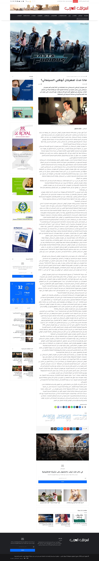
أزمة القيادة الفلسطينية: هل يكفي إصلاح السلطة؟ (28, 374)
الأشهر (28, 308)
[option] (62, 447)
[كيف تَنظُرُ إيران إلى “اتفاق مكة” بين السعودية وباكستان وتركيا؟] (17, 368)
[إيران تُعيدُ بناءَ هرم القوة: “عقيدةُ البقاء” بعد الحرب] (17, 355)
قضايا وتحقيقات (62, 15)
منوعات (34, 15)
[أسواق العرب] (76, 8)
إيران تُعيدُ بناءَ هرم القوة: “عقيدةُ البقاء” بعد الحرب (17, 360)
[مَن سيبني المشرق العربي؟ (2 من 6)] (29, 315)
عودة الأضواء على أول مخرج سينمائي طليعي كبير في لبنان (48, 417)
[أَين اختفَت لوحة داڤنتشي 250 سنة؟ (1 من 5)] (29, 327)
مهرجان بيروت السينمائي (80, 415)
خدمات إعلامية (27, 15)
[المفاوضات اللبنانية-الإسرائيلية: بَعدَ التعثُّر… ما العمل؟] (29, 333)
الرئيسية (86, 15)
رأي (70, 15)
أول (81, 76)
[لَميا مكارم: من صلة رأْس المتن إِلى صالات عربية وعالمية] (62, 518)
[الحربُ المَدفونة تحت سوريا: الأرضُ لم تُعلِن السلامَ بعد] (28, 355)
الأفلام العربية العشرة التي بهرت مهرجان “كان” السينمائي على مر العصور (64, 417)
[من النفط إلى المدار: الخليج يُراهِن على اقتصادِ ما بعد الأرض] (45, 518)
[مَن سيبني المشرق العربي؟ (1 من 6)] (29, 339)
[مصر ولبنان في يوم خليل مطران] (79, 518)
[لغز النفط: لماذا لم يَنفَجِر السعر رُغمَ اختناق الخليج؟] (29, 321)
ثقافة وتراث (54, 15)
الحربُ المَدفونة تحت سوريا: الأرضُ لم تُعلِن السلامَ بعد (28, 360)
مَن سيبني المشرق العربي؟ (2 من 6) (73, 447)
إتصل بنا (12, 558)
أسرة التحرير (16, 558)
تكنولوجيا (40, 15)
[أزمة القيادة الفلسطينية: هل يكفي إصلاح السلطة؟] (28, 368)
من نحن (21, 558)
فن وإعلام (47, 15)
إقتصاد (74, 15)
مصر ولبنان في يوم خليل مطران (80, 523)
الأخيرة (16, 308)
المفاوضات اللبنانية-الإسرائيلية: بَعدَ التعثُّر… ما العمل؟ (19, 332)
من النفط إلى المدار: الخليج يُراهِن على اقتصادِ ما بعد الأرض (61, 1)
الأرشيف (20, 15)
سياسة (80, 15)
